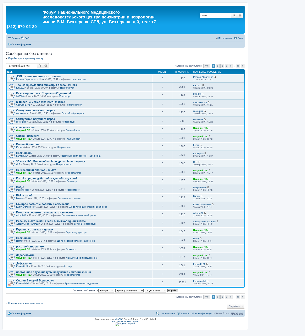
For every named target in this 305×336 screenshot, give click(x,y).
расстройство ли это (30, 246)
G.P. (18, 164)
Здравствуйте (25, 255)
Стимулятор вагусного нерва (35, 110)
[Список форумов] (25, 13)
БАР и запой (24, 195)
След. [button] (243, 66)
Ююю (19, 147)
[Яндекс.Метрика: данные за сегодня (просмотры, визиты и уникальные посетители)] (125, 324)
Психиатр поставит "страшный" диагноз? (43, 93)
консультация (25, 127)
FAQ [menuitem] (27, 38)
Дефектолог (24, 263)
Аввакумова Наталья (27, 224)
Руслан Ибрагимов (26, 79)
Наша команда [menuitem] (167, 313)
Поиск (234, 15)
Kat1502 (20, 87)
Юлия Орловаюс (25, 207)
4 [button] (226, 66)
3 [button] (222, 66)
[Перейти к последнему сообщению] (215, 77)
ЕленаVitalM (22, 283)
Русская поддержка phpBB (125, 321)
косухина (21, 113)
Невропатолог (79, 79)
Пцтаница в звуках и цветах (34, 229)
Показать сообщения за (85, 290)
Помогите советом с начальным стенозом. (45, 212)
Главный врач (73, 130)
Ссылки (16, 38)
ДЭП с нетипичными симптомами (38, 76)
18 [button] (238, 66)
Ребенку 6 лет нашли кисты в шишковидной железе (51, 221)
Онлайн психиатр (27, 136)
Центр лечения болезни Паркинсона (81, 156)
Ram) (19, 241)
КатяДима (21, 156)
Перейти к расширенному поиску (25, 58)
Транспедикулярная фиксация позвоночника (46, 84)
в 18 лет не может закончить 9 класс (40, 101)
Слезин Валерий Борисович (35, 280)
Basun (19, 198)
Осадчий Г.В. (23, 130)
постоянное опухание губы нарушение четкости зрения (53, 272)
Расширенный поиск (240, 15)
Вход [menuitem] (240, 38)
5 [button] (231, 66)
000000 (20, 96)
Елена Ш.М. (22, 266)
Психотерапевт (74, 104)
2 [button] (217, 66)
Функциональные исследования (81, 283)
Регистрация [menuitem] (225, 38)
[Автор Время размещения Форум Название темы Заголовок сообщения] (129, 290)
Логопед (67, 266)
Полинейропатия (27, 144)
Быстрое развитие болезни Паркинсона (42, 204)
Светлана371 (23, 104)
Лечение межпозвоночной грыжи (79, 215)
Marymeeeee (22, 190)
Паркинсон (23, 238)
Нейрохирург (67, 87)
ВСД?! (20, 187)
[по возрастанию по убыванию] (156, 290)
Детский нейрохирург (73, 113)
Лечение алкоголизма (69, 198)
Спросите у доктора (76, 232)
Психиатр (64, 96)
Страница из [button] (206, 66)
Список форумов (21, 44)
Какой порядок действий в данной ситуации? (46, 178)
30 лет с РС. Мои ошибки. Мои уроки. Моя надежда (50, 161)
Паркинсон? (24, 153)
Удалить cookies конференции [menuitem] (196, 313)
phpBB (118, 319)
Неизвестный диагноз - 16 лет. (36, 170)
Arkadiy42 (21, 215)
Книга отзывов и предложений (81, 258)
